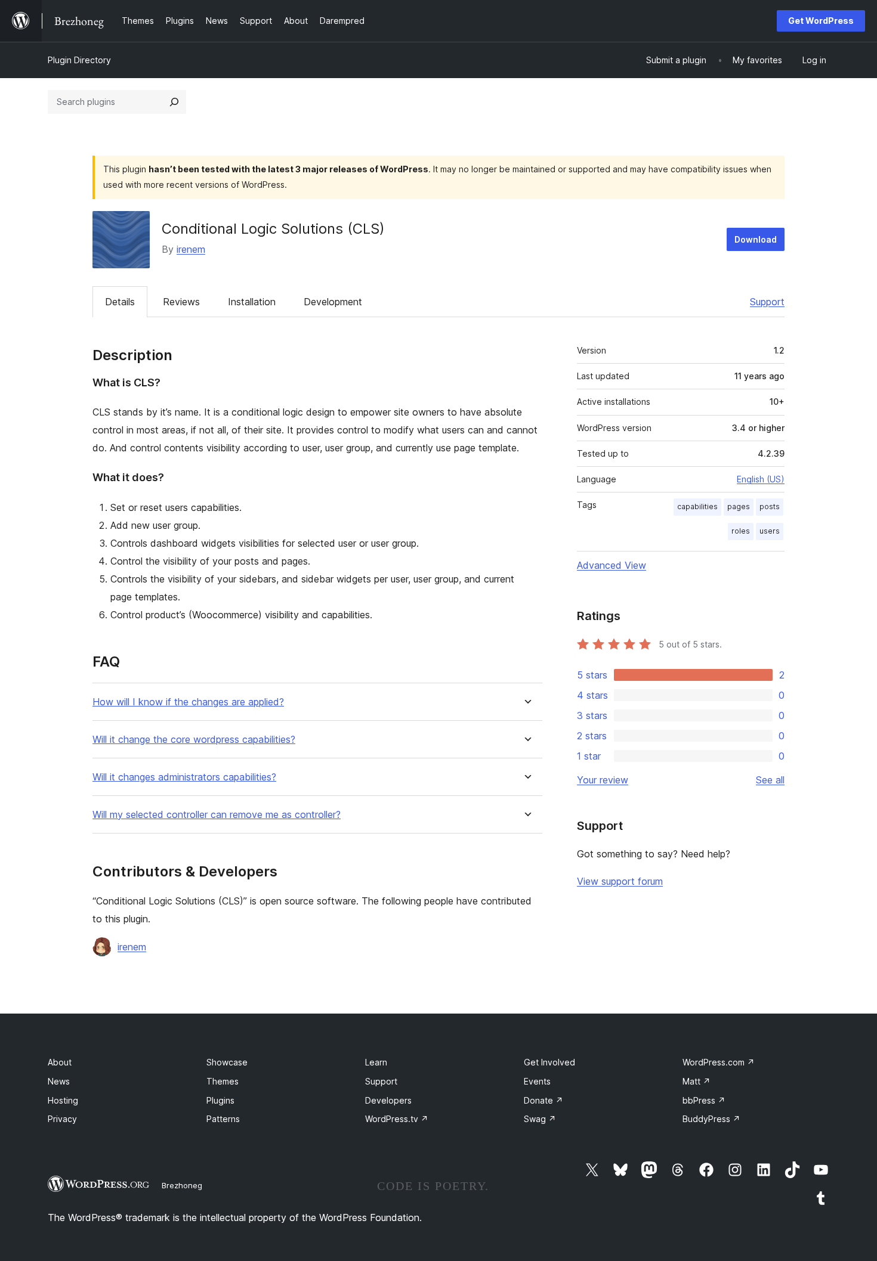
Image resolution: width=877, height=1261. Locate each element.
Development (333, 302)
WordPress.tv (396, 1119)
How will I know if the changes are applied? (188, 702)
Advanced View (611, 565)
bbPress (704, 1100)
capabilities (697, 506)
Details (120, 302)
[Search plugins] (174, 102)
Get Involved (549, 1062)
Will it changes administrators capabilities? (184, 777)
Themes (222, 1081)
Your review (602, 780)
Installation (252, 302)
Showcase (227, 1062)
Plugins (220, 1100)
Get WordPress (821, 21)
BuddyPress (711, 1119)
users (769, 530)
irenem (191, 249)
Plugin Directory (79, 60)
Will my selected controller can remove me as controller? (216, 814)
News (59, 1081)
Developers (388, 1100)
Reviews (181, 302)
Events (537, 1081)
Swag (540, 1119)
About (60, 1062)
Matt (697, 1081)
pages (738, 506)
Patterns (223, 1119)
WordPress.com (719, 1062)
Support (767, 302)
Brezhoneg (182, 1185)
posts (769, 506)
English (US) (761, 479)
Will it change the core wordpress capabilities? (193, 739)
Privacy (62, 1119)
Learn (376, 1062)
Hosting (63, 1100)
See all (770, 780)
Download (755, 239)
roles (740, 530)
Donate (543, 1100)
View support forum (620, 881)
